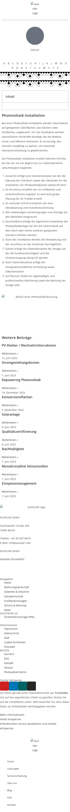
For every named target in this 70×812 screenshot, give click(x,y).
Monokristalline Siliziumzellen (25, 466)
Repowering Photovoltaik (21, 380)
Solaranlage (11, 414)
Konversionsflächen (17, 397)
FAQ (9, 797)
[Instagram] (31, 686)
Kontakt (11, 804)
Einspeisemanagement (19, 483)
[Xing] (22, 686)
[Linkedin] (13, 686)
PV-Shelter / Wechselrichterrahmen (29, 345)
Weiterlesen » (10, 353)
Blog (9, 790)
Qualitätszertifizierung (19, 431)
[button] (35, 20)
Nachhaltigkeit (13, 449)
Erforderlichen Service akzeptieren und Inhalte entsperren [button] (28, 726)
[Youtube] (4, 686)
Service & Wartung (17, 775)
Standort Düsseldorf (12, 559)
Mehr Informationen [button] (12, 714)
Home (10, 761)
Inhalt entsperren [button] (10, 719)
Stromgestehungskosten (20, 362)
